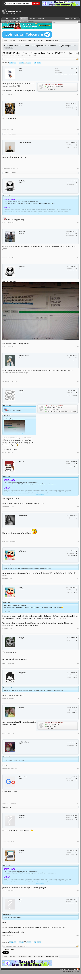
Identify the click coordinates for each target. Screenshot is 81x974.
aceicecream (23, 515)
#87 (78, 381)
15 (76, 105)
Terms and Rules (66, 971)
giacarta (75, 677)
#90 (78, 541)
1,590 (75, 463)
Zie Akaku (22, 181)
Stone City (74, 712)
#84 (78, 223)
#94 (78, 698)
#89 (78, 506)
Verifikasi (32, 18)
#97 (78, 803)
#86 (78, 346)
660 (76, 392)
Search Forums (7, 21)
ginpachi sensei (24, 355)
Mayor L (21, 103)
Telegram (41, 18)
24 (76, 778)
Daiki (20, 68)
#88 (78, 452)
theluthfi (26, 55)
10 (76, 70)
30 (76, 852)
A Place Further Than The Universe (68, 74)
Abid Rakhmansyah (25, 142)
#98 (78, 841)
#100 (77, 935)
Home (7, 18)
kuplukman (22, 672)
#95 (78, 733)
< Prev (11, 62)
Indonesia (74, 360)
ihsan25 (21, 850)
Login (67, 18)
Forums (23, 19)
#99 (78, 890)
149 (76, 233)
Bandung (74, 108)
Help (68, 969)
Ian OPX (21, 461)
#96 (78, 768)
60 (76, 551)
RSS (78, 969)
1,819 (75, 709)
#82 (78, 129)
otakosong (22, 815)
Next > (38, 62)
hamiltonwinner (24, 742)
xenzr (20, 899)
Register (73, 18)
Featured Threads (19, 21)
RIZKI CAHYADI (7, 134)
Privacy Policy (75, 971)
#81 (78, 94)
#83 (78, 168)
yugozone (22, 231)
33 (76, 144)
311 (76, 817)
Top (75, 969)
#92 (78, 628)
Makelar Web (23, 777)
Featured (15, 18)
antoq (4, 807)
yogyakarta (74, 466)
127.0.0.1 (74, 395)
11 (35, 62)
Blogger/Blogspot (14, 55)
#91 (78, 578)
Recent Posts (30, 21)
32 (76, 357)
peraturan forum (43, 45)
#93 (78, 663)
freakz (20, 550)
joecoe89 (21, 707)
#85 (78, 257)
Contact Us (63, 969)
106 (76, 639)
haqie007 (21, 637)
